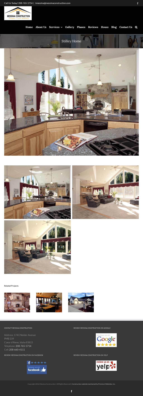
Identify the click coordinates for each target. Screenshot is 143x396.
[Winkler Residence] (49, 294)
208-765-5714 (25, 3)
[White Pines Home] (81, 294)
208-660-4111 (17, 349)
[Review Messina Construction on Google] (106, 340)
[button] (136, 27)
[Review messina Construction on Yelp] (106, 366)
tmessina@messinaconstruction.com (52, 3)
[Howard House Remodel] (17, 294)
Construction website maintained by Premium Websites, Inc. (93, 384)
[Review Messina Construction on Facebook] (36, 368)
